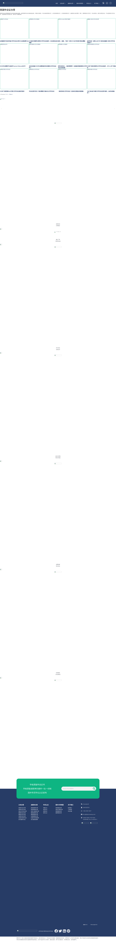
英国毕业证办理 (7, 9)
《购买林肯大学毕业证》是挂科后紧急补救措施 (70, 91)
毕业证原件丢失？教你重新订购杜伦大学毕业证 (41, 91)
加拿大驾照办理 (59, 809)
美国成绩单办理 (34, 807)
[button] (65, 3)
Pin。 (76, 939)
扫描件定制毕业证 (23, 817)
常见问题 (70, 811)
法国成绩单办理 (34, 816)
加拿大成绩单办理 (35, 811)
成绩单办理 (34, 805)
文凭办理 (21, 805)
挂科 (30, 938)
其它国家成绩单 (34, 819)
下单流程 (70, 809)
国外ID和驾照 (60, 805)
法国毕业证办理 (22, 816)
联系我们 (70, 807)
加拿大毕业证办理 (23, 811)
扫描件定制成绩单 (35, 817)
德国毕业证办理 (22, 814)
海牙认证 (45, 812)
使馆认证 (45, 811)
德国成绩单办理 (34, 814)
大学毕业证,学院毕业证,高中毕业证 (45, 931)
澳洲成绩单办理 (34, 812)
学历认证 (46, 805)
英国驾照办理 (59, 811)
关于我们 (70, 805)
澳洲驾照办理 (59, 812)
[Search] (94, 789)
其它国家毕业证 (22, 819)
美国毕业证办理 (22, 807)
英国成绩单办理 (34, 809)
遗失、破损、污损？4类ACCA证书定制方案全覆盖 (71, 41)
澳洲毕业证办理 (22, 812)
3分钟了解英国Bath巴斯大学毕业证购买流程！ (12, 91)
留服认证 (45, 807)
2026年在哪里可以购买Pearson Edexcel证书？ (13, 66)
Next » (11, 94)
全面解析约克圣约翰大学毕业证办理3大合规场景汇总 (14, 41)
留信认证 (45, 809)
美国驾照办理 (59, 807)
